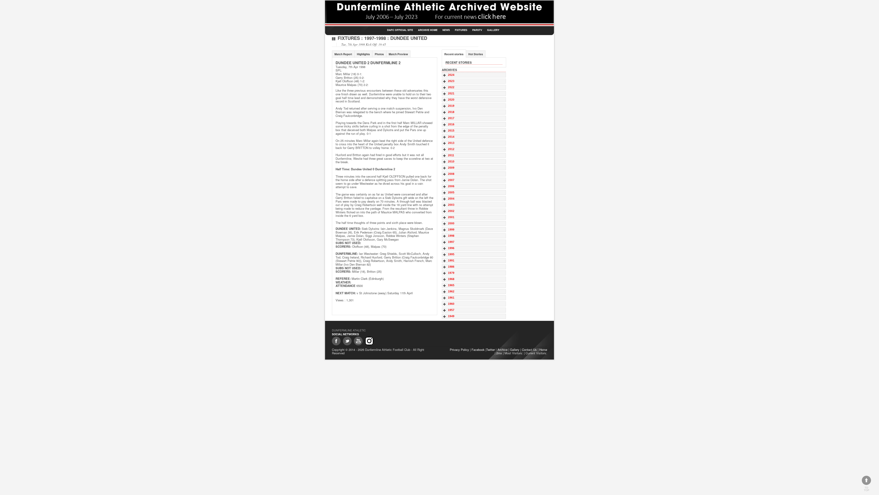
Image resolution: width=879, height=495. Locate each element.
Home (543, 349)
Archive (502, 349)
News (446, 30)
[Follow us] (347, 341)
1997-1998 (375, 38)
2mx (499, 353)
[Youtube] (358, 341)
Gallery (493, 30)
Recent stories (454, 54)
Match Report (343, 54)
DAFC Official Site (400, 30)
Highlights (363, 54)
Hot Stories (475, 54)
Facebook (478, 349)
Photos (379, 54)
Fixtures (461, 30)
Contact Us (529, 349)
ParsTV (477, 30)
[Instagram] (369, 341)
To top (866, 489)
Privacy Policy (459, 349)
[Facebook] (336, 341)
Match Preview (398, 54)
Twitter (490, 349)
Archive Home (427, 30)
